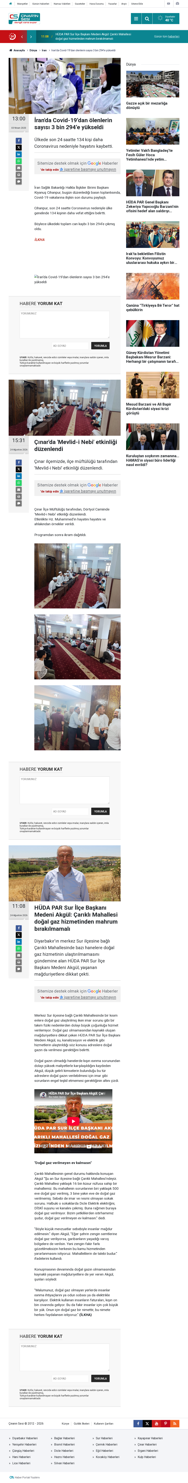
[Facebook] (19, 141)
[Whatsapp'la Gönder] (19, 161)
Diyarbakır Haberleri (25, 1438)
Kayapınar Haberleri (150, 1438)
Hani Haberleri (21, 1457)
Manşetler (22, 3)
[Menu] (136, 18)
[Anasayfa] (11, 3)
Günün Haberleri (40, 3)
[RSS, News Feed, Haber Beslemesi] (174, 1423)
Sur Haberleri (104, 1438)
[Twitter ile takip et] (147, 1423)
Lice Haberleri (21, 1463)
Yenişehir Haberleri (24, 1444)
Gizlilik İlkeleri (81, 1423)
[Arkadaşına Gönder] (19, 168)
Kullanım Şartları (103, 1423)
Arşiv (124, 3)
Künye (65, 1423)
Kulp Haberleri (147, 1457)
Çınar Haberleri (147, 1444)
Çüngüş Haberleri (23, 1450)
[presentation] (21, 36)
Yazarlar (112, 3)
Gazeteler (80, 3)
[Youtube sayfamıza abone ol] (156, 1423)
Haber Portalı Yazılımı (27, 1477)
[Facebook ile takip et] (138, 1423)
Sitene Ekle (137, 3)
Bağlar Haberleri (64, 1438)
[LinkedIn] (19, 154)
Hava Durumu (97, 3)
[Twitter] (19, 148)
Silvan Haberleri (64, 1463)
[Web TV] (169, 3)
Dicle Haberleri (63, 1450)
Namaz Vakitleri (62, 3)
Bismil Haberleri (64, 1444)
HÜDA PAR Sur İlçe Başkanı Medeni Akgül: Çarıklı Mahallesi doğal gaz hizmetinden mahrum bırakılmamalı (93, 36)
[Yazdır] (19, 175)
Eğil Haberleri (104, 1450)
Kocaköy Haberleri (107, 1457)
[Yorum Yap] (19, 182)
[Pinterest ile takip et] (165, 1423)
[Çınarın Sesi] (24, 18)
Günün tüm (166, 36)
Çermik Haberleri (106, 1444)
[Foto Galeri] (177, 3)
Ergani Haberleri (148, 1450)
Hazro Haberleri (64, 1457)
